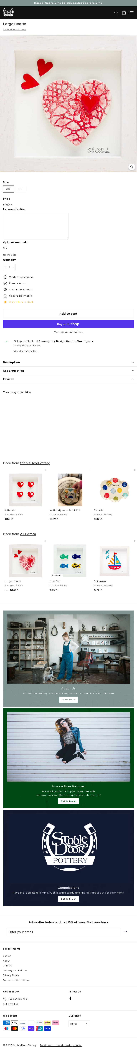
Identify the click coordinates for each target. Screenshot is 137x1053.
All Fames (28, 534)
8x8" (20, 189)
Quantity (9, 260)
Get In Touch (68, 801)
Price (6, 199)
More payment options (68, 332)
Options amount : (15, 242)
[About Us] (68, 649)
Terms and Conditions (16, 980)
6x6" (8, 189)
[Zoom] (131, 167)
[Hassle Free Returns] (68, 747)
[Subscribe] (125, 932)
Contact (7, 965)
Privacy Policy (11, 975)
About (6, 960)
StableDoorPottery (14, 29)
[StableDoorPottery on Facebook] (70, 998)
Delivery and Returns (15, 970)
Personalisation (14, 209)
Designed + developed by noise (61, 1045)
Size (6, 182)
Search (7, 955)
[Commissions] (68, 848)
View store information (25, 351)
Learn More (68, 699)
